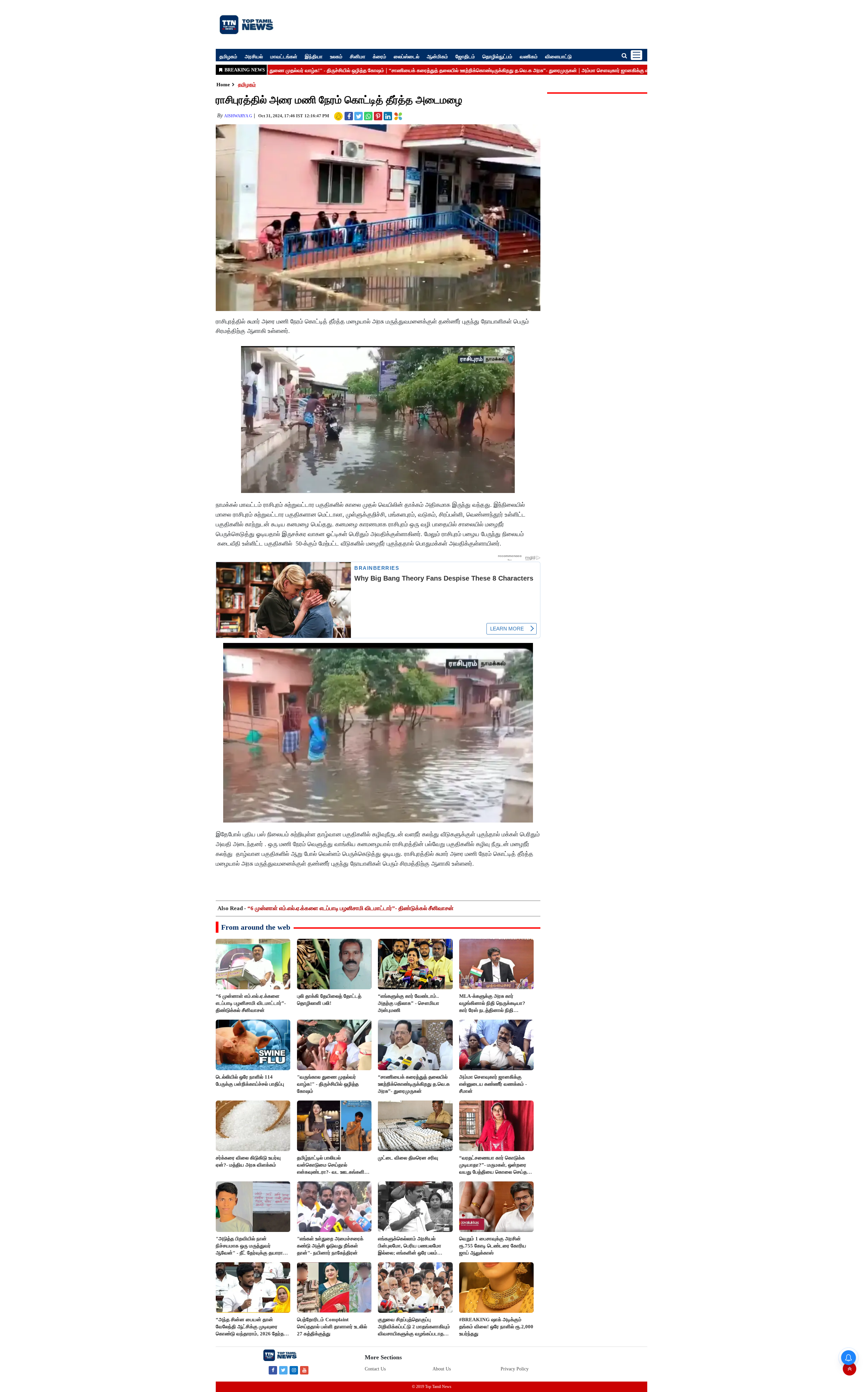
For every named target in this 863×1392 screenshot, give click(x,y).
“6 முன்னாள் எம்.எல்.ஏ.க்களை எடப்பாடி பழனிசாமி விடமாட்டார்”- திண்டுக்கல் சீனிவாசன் (350, 908)
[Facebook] (273, 1370)
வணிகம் (529, 56)
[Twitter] (283, 1370)
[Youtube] (304, 1370)
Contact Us (375, 1368)
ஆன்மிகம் (437, 56)
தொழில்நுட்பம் (497, 56)
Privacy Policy (515, 1368)
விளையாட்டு (558, 56)
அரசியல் (254, 56)
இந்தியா (314, 56)
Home (223, 84)
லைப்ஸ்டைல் (406, 56)
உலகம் (336, 56)
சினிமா (357, 56)
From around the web (255, 927)
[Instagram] (294, 1370)
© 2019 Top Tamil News (431, 1386)
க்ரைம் (379, 56)
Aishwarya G (238, 116)
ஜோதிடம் (465, 56)
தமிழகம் (228, 56)
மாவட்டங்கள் (283, 56)
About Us (442, 1368)
